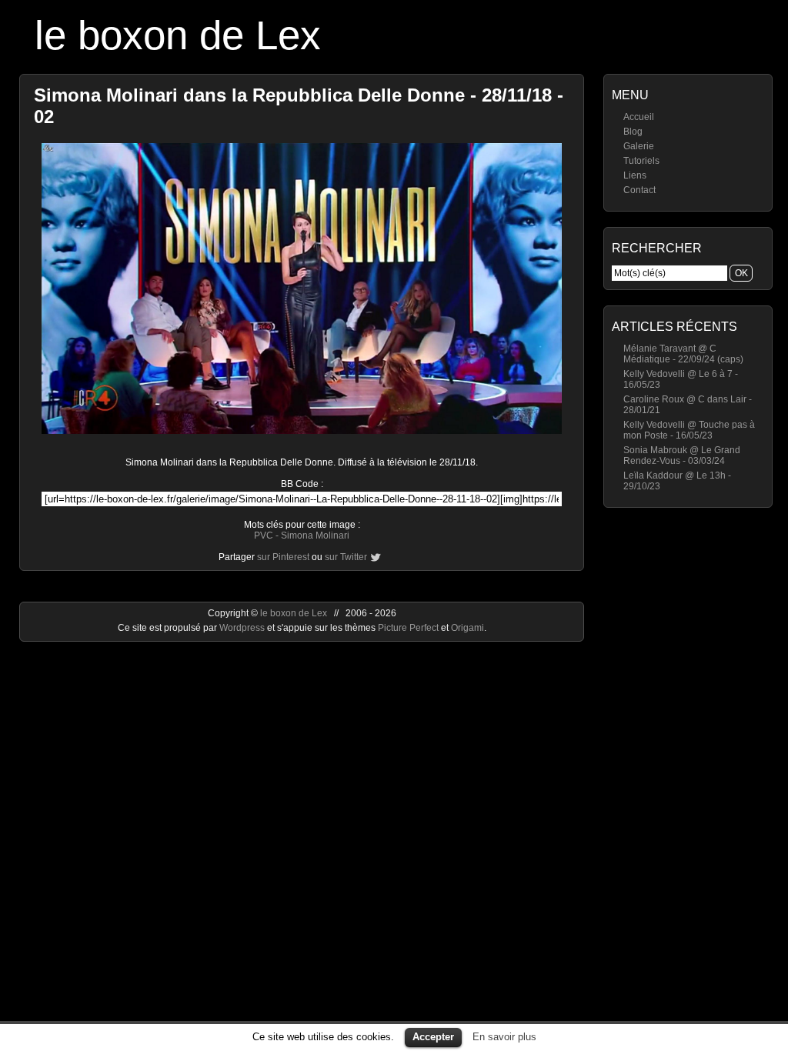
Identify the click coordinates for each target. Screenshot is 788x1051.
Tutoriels (641, 160)
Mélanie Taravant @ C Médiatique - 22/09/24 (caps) (683, 354)
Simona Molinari (315, 535)
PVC (263, 535)
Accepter (433, 1037)
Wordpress (243, 627)
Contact (639, 190)
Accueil (638, 117)
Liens (634, 175)
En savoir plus (504, 1037)
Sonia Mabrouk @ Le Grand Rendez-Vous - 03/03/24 (681, 455)
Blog (633, 131)
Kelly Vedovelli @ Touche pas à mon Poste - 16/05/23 (689, 430)
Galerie (638, 146)
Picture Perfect (408, 627)
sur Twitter (346, 557)
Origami (467, 627)
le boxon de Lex (178, 35)
